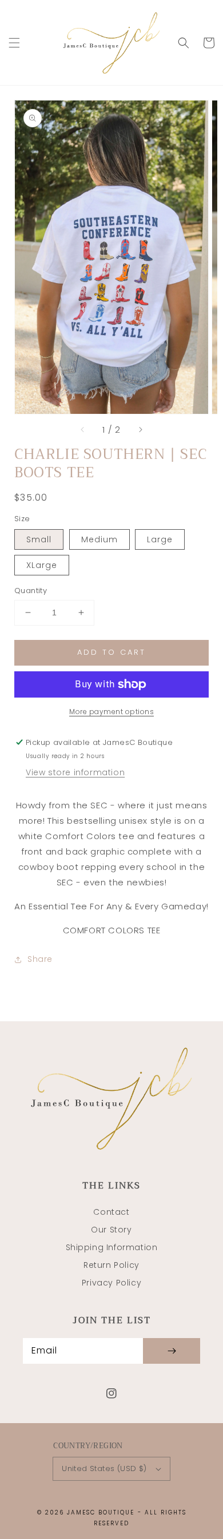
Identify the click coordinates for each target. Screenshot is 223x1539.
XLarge (41, 565)
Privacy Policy (111, 1282)
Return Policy (111, 1265)
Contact (111, 1212)
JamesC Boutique (100, 1512)
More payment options (111, 711)
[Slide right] (140, 429)
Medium (99, 539)
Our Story (111, 1229)
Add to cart (111, 652)
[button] (14, 42)
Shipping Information (112, 1247)
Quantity (30, 590)
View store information (75, 772)
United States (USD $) (104, 1468)
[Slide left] (82, 429)
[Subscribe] (171, 1351)
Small (38, 539)
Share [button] (40, 959)
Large (160, 539)
